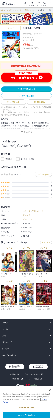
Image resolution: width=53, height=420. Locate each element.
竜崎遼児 (8, 159)
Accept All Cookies (26, 415)
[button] (34, 379)
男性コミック (30, 10)
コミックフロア (6, 10)
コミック (18, 10)
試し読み (41, 102)
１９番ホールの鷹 (27, 159)
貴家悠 (3, 309)
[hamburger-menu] (50, 4)
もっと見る (28, 132)
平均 (16, 174)
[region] (26, 403)
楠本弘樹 (22, 309)
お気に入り (15, 102)
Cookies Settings (26, 407)
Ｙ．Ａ (28, 309)
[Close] (50, 390)
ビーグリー (38, 34)
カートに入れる (28, 96)
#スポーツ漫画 (8, 146)
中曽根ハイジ (41, 309)
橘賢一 (9, 309)
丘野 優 (49, 309)
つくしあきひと (24, 276)
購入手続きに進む (28, 89)
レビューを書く (28, 40)
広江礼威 (39, 276)
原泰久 (3, 276)
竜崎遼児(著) (27, 34)
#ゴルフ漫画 (24, 146)
